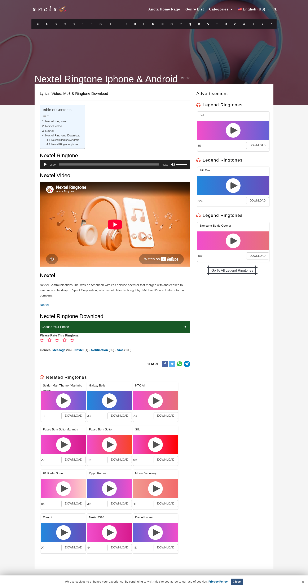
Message (59, 350)
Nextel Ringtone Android (65, 140)
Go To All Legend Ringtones (232, 270)
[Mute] (173, 164)
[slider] (182, 164)
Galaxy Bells (97, 385)
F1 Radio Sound (54, 473)
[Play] (45, 164)
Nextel (49, 130)
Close (237, 581)
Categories (219, 9)
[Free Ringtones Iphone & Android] (49, 11)
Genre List (194, 9)
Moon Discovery (146, 473)
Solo (202, 115)
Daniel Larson (144, 517)
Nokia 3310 (96, 517)
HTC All (140, 385)
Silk (137, 429)
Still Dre (204, 170)
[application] (115, 164)
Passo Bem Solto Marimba (60, 429)
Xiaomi (47, 517)
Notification (100, 350)
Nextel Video (53, 126)
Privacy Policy (218, 581)
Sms (120, 350)
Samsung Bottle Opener (215, 225)
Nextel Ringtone (55, 121)
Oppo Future (97, 473)
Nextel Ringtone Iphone (64, 144)
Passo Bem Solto (100, 429)
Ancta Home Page (164, 9)
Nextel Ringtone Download (62, 135)
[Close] (303, 582)
